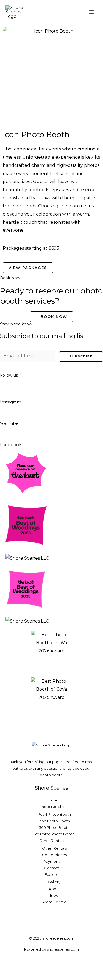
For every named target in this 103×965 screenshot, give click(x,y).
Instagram (10, 402)
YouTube (9, 423)
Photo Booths (51, 806)
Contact (51, 868)
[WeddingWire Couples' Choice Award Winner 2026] (27, 557)
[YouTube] (7, 411)
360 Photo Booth (54, 827)
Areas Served (54, 902)
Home (51, 800)
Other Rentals (51, 840)
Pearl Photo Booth (54, 814)
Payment (51, 861)
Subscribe (81, 356)
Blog (54, 895)
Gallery (54, 882)
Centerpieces (54, 855)
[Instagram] (7, 390)
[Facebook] (7, 433)
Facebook (10, 444)
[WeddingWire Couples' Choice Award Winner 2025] (27, 620)
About (54, 888)
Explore (52, 874)
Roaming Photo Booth (54, 834)
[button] (74, 12)
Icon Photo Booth (54, 821)
